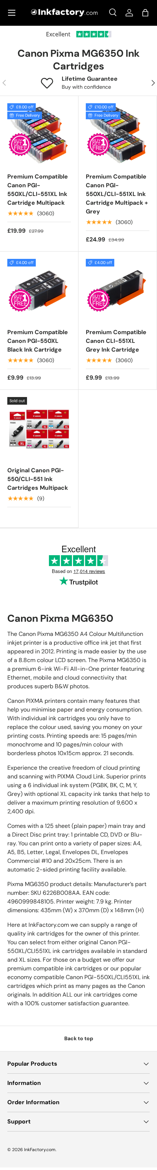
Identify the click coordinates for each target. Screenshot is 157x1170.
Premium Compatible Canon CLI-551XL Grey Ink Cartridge (116, 340)
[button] (145, 13)
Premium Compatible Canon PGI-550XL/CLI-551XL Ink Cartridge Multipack (37, 190)
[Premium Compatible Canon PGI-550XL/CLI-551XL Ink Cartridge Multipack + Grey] (117, 135)
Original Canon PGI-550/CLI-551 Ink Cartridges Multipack (37, 479)
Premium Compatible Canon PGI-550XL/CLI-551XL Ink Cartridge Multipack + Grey (117, 194)
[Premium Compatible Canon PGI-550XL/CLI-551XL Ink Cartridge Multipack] (39, 135)
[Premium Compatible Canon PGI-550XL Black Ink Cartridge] (39, 290)
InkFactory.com (39, 1150)
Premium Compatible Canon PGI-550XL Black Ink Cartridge (37, 340)
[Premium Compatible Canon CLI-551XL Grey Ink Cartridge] (117, 290)
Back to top (78, 1038)
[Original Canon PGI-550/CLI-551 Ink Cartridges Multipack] (39, 428)
